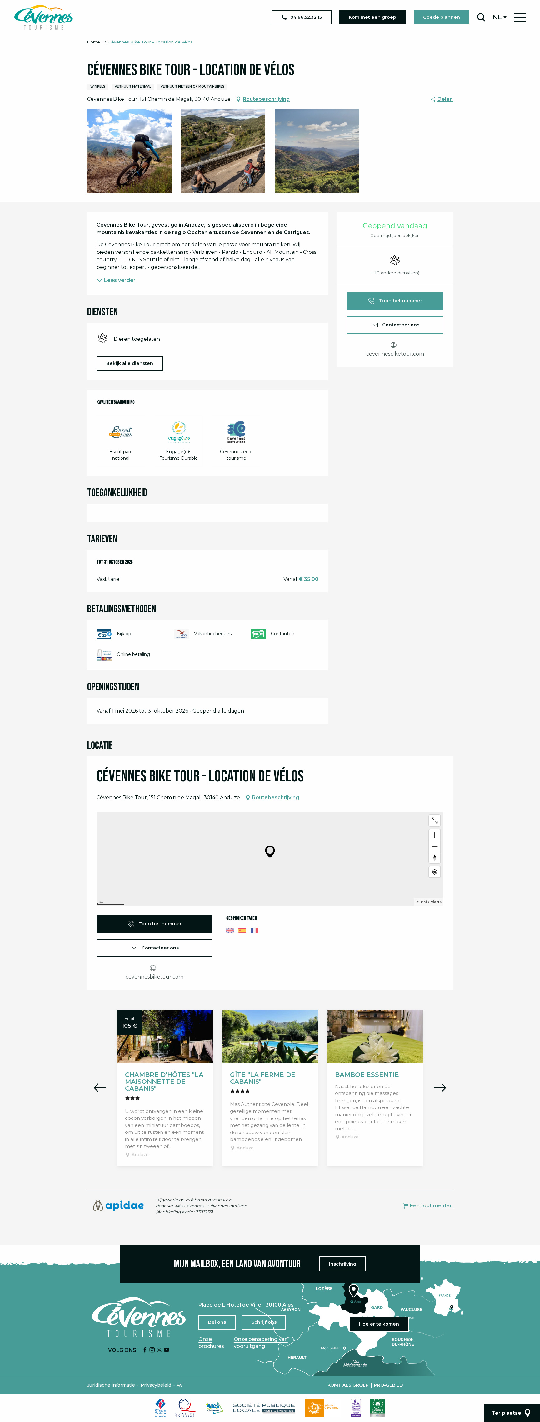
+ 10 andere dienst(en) (395, 273)
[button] (481, 17)
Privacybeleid (156, 1385)
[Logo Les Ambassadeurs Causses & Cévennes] (356, 1408)
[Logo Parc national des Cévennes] (323, 1408)
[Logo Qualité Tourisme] (186, 1408)
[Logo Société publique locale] (264, 1408)
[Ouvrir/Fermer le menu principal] (520, 17)
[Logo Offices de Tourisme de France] (160, 1408)
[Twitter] (159, 1350)
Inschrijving (342, 1264)
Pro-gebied (388, 1385)
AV (180, 1385)
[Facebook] (145, 1350)
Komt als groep (348, 1385)
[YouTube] (166, 1350)
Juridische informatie (111, 1385)
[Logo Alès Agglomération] (214, 1408)
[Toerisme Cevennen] (43, 17)
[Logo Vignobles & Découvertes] (377, 1408)
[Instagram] (152, 1350)
